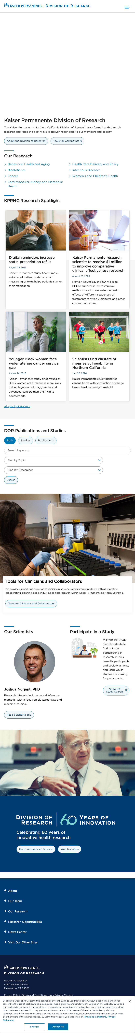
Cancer (13, 176)
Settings (34, 1027)
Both (10, 440)
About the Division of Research (26, 141)
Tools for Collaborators (67, 141)
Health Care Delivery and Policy (95, 164)
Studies (25, 440)
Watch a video (70, 849)
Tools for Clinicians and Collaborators (31, 603)
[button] (127, 6)
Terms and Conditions (34, 995)
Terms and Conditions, (95, 1017)
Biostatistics (17, 170)
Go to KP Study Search (114, 690)
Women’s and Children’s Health (95, 176)
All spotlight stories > (17, 406)
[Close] (129, 1001)
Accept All (57, 1027)
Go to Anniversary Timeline (36, 849)
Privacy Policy (12, 995)
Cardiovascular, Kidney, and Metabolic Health (35, 184)
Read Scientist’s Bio (19, 715)
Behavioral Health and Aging (29, 164)
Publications (46, 440)
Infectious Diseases (86, 170)
